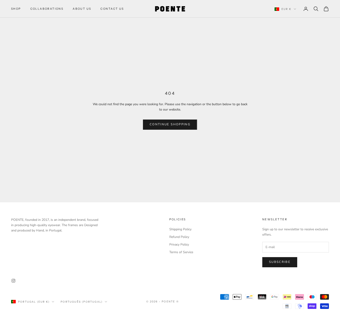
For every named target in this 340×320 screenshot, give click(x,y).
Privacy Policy (179, 244)
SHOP (16, 8)
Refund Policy (179, 237)
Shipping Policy (180, 229)
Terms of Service (181, 252)
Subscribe (280, 262)
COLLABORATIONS (47, 8)
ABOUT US (82, 8)
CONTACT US (112, 8)
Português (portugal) (81, 301)
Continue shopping (170, 124)
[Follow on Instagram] (13, 280)
